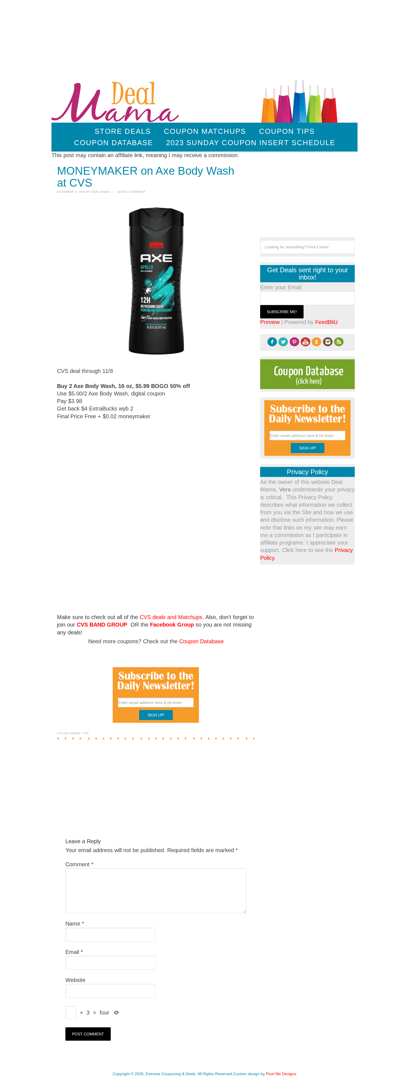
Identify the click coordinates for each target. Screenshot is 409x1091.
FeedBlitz (326, 322)
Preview (270, 322)
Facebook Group (172, 625)
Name (74, 924)
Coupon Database (201, 641)
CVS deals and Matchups (171, 617)
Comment (79, 864)
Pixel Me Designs (281, 1074)
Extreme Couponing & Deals (116, 100)
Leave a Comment (131, 192)
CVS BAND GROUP (102, 625)
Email (74, 952)
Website (75, 980)
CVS (86, 733)
